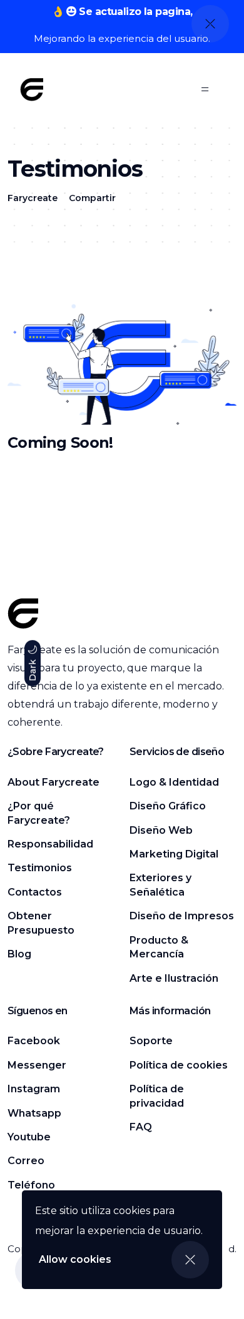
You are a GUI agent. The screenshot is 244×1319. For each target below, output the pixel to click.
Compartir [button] (92, 198)
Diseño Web (161, 830)
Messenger (37, 1065)
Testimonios (40, 868)
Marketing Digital (174, 854)
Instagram (34, 1089)
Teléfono (31, 1185)
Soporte (151, 1041)
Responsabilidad (50, 844)
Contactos (35, 892)
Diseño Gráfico (168, 806)
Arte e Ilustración (174, 978)
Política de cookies (179, 1065)
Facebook (34, 1041)
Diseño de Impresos (182, 916)
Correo (26, 1161)
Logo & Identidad (174, 782)
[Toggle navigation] (205, 89)
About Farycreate (53, 782)
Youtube (29, 1137)
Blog (19, 954)
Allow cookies (75, 1259)
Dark (32, 669)
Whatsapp (34, 1113)
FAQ (141, 1127)
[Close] (190, 1259)
